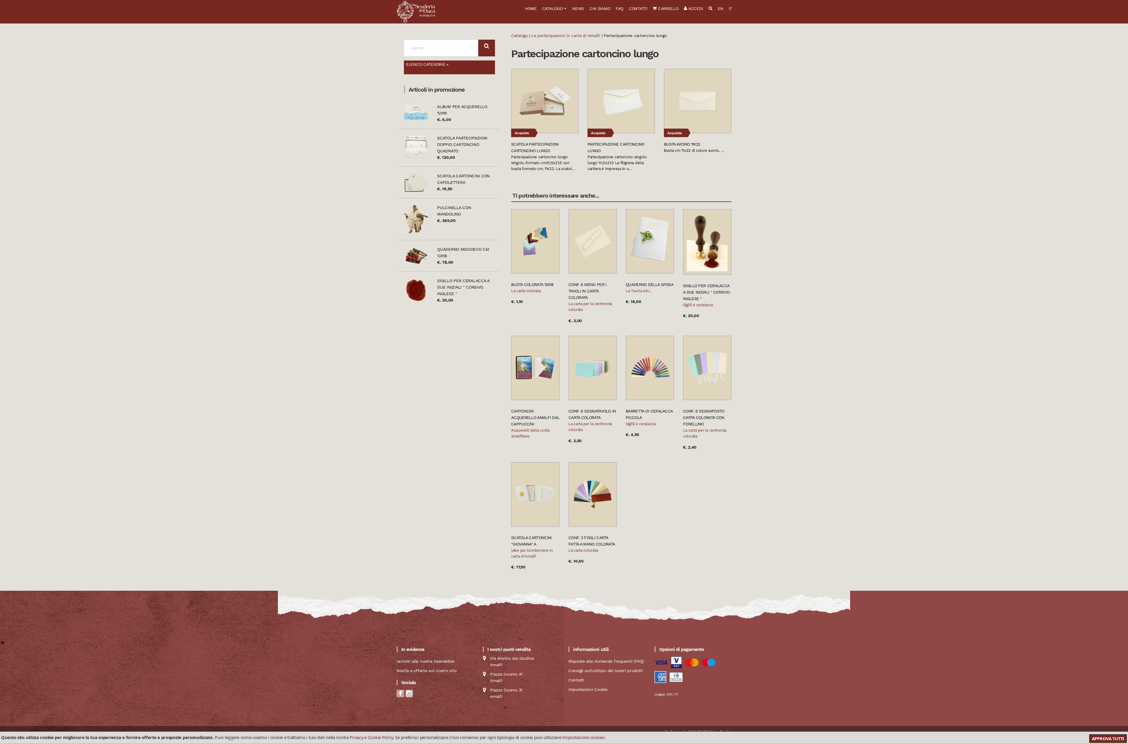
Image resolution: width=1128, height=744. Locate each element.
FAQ (619, 8)
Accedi (695, 8)
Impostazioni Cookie (587, 689)
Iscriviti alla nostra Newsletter (426, 661)
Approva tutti (1108, 738)
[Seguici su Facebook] (400, 695)
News (578, 8)
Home (531, 8)
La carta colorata (525, 291)
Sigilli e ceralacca (698, 305)
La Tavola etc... (639, 291)
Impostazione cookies (583, 737)
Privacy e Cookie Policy (371, 737)
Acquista (522, 133)
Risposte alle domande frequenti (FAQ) (606, 661)
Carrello (667, 8)
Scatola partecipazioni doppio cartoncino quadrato (462, 144)
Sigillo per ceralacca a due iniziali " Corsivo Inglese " (463, 287)
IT (730, 8)
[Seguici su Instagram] (409, 695)
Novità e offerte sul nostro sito (426, 670)
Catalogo (552, 8)
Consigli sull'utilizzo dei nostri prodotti (605, 670)
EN (720, 8)
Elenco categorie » (427, 64)
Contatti (638, 8)
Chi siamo (600, 8)
